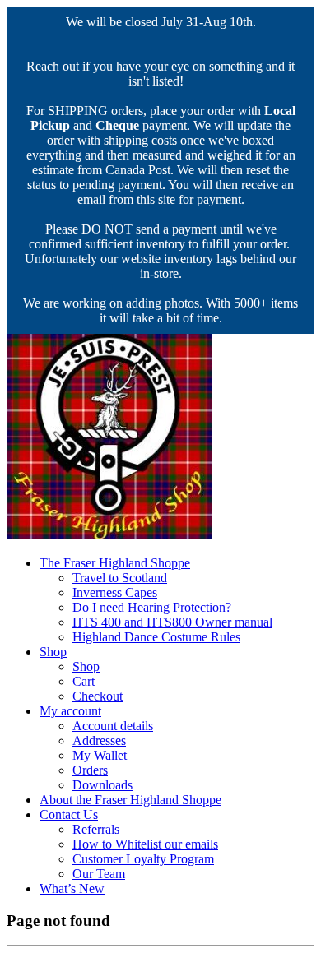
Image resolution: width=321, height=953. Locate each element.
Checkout (97, 696)
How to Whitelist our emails (145, 844)
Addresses (99, 740)
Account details (112, 726)
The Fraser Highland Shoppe (115, 563)
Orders (90, 770)
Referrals (95, 829)
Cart (83, 681)
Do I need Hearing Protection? (151, 607)
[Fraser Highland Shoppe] (109, 535)
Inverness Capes (114, 592)
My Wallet (99, 755)
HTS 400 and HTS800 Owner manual (172, 622)
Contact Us (69, 814)
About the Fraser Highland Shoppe (130, 800)
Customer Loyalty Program (143, 859)
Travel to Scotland (119, 578)
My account (70, 711)
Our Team (98, 874)
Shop (53, 652)
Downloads (102, 785)
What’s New (72, 888)
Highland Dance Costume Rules (156, 637)
